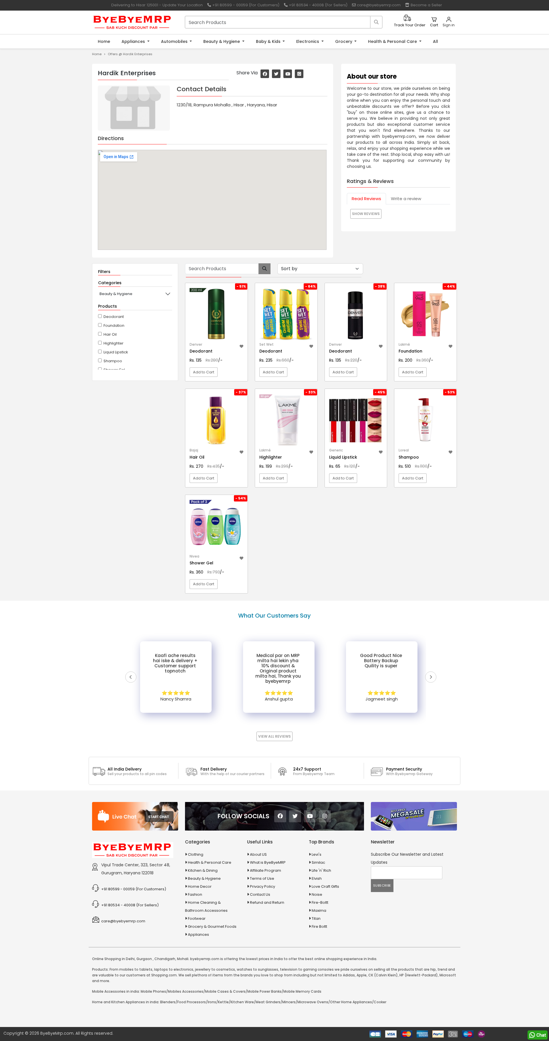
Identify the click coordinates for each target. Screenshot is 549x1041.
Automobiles (175, 41)
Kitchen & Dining (203, 870)
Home (104, 41)
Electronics (308, 41)
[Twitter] (295, 816)
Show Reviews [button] (366, 213)
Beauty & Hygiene (222, 41)
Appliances (134, 41)
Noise (317, 894)
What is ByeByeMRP (268, 862)
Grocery (344, 41)
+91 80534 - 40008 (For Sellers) (317, 5)
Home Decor (200, 886)
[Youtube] (310, 816)
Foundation (114, 325)
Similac (318, 862)
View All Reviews (274, 736)
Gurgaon (144, 958)
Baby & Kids (269, 41)
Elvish (317, 878)
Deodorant (114, 316)
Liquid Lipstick (116, 352)
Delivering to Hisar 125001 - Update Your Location (156, 5)
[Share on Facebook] (264, 73)
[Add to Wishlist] (241, 345)
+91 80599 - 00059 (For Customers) (245, 5)
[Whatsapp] (299, 73)
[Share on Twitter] (276, 73)
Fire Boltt (319, 926)
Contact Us (260, 894)
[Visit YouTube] (287, 73)
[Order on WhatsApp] (538, 1035)
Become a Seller (425, 5)
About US (258, 854)
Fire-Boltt (320, 902)
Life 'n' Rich (321, 870)
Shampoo (113, 361)
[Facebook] (280, 816)
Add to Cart (203, 372)
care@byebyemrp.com (378, 5)
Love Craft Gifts (325, 886)
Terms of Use (262, 878)
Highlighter (114, 343)
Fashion (195, 894)
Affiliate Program (265, 870)
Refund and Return (267, 902)
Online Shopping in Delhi (113, 958)
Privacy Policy (262, 886)
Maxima (319, 910)
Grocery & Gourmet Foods (212, 926)
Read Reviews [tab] (366, 199)
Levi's (316, 854)
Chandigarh (164, 958)
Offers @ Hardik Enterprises (130, 54)
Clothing (195, 854)
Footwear (197, 918)
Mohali (182, 958)
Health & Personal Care (393, 41)
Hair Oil (110, 334)
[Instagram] (325, 816)
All (435, 41)
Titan (316, 918)
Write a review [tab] (406, 199)
